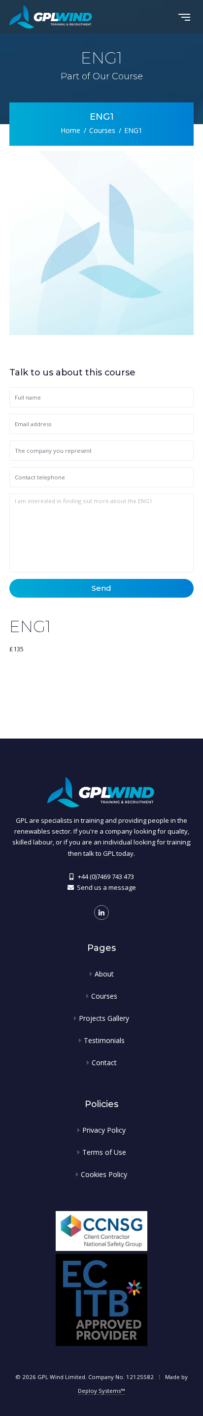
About (104, 973)
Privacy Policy (104, 1130)
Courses (102, 130)
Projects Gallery (104, 1018)
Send (101, 588)
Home (70, 130)
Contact (104, 1062)
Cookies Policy (104, 1174)
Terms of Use (104, 1152)
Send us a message (106, 887)
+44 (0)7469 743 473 (106, 876)
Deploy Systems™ (101, 1390)
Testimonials (104, 1040)
